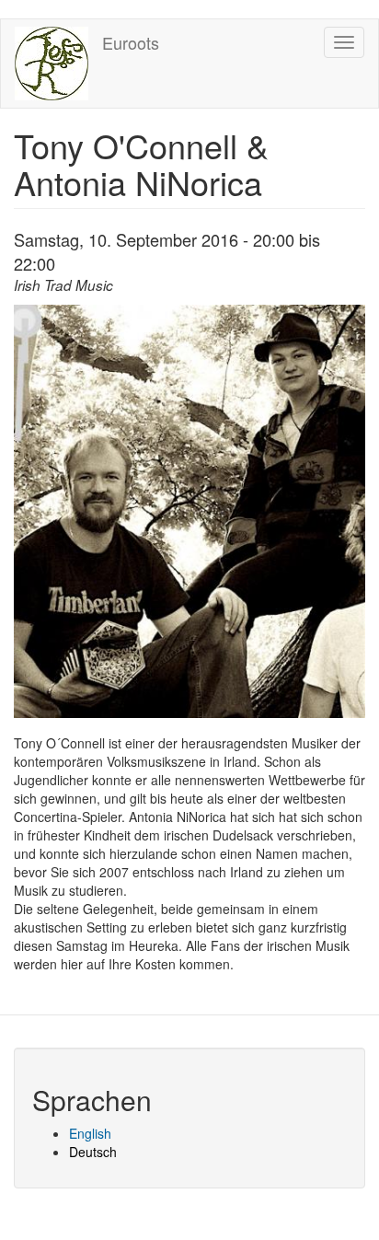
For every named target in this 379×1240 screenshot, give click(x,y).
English (90, 1133)
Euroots (130, 42)
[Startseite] (51, 63)
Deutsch (93, 1151)
